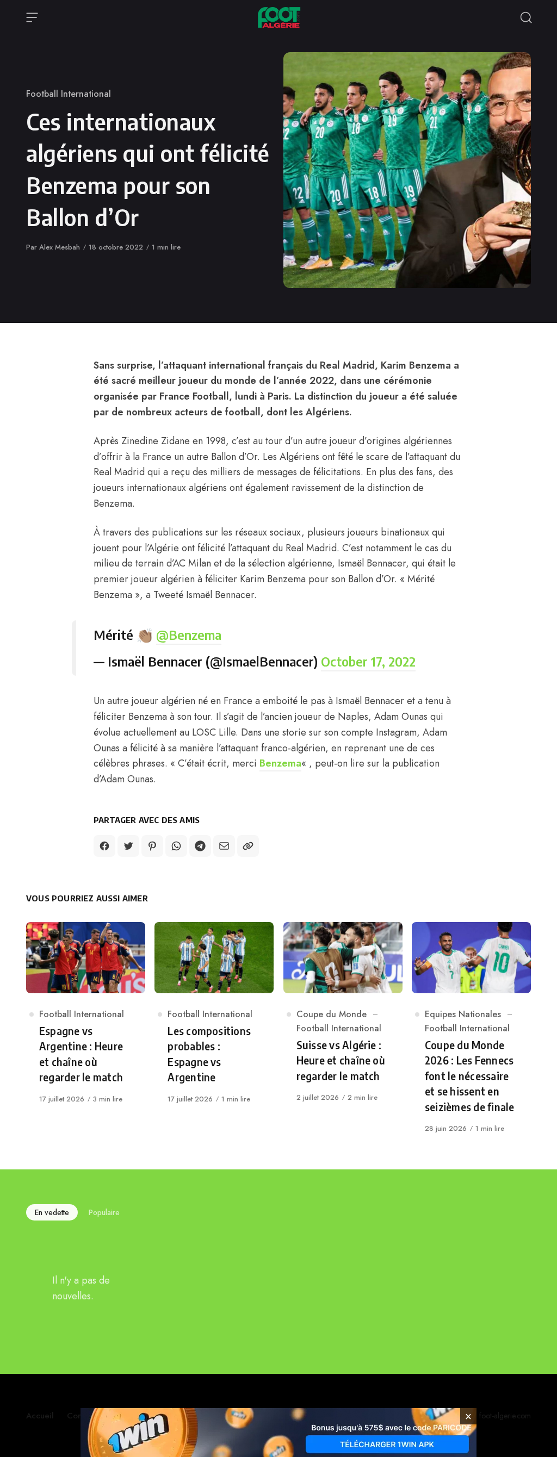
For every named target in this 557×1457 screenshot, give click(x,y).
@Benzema (188, 634)
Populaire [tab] (104, 1212)
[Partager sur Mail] (224, 846)
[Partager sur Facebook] (104, 846)
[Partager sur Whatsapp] (176, 846)
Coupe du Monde (331, 1014)
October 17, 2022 (368, 661)
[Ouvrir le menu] (32, 17)
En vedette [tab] (52, 1212)
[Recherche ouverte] (526, 17)
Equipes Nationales (463, 1014)
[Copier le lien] (248, 846)
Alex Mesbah (59, 247)
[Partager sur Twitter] (128, 846)
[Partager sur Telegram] (200, 846)
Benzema (280, 763)
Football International (68, 94)
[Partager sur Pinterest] (152, 846)
